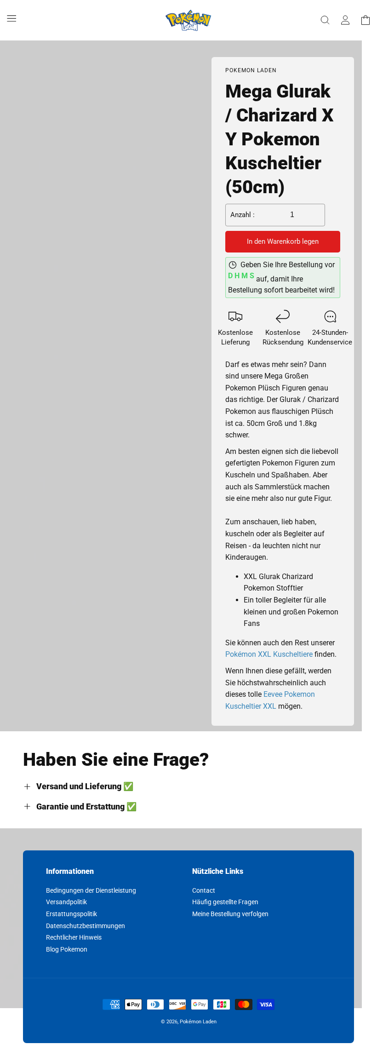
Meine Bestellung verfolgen (230, 914)
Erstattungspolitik (71, 914)
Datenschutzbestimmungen (85, 926)
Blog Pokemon (66, 949)
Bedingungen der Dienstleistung (91, 890)
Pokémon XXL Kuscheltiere (269, 654)
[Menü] (11, 18)
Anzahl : (242, 215)
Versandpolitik (66, 902)
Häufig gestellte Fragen (225, 902)
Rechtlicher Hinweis (74, 937)
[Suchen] (325, 20)
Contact (203, 890)
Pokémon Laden (198, 1022)
